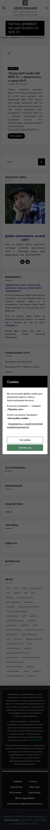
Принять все (25, 447)
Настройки (25, 440)
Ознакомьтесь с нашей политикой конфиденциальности (25, 425)
